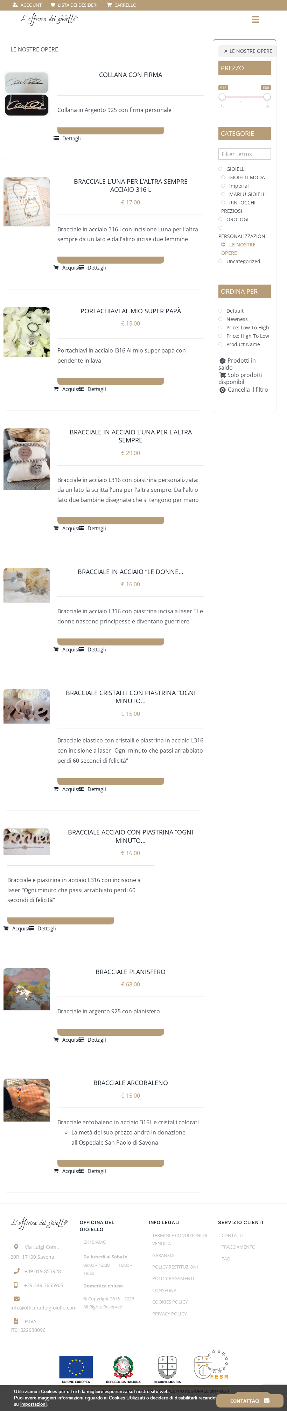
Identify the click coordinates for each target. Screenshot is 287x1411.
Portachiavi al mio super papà (130, 311)
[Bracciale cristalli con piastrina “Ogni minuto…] (27, 706)
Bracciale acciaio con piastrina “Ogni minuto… (130, 836)
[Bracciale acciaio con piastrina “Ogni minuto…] (27, 841)
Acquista (72, 267)
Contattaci (245, 1401)
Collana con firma (130, 74)
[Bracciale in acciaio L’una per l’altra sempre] (27, 459)
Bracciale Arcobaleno (130, 1082)
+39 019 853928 (42, 1271)
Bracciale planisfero (131, 972)
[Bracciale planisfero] (27, 989)
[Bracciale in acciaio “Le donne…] (27, 585)
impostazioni (33, 1404)
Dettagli (71, 138)
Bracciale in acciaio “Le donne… (130, 571)
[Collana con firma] (27, 94)
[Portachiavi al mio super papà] (27, 332)
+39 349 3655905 (43, 1285)
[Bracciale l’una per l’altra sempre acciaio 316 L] (27, 201)
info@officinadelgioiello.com (43, 1307)
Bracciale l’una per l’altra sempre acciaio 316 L (131, 185)
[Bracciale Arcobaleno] (27, 1100)
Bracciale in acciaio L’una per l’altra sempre (131, 436)
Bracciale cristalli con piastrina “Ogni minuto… (131, 697)
